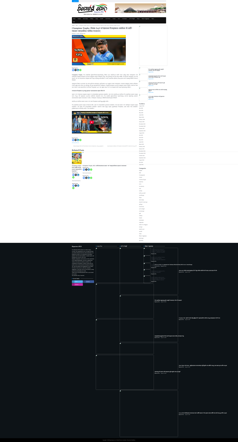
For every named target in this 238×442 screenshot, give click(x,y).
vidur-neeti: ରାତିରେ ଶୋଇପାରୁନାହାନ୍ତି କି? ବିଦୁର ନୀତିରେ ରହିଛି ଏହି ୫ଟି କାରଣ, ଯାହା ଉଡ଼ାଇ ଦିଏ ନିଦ (198, 270)
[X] (75, 70)
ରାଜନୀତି (101, 18)
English (79, 18)
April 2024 (141, 164)
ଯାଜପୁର (140, 227)
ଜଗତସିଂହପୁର (141, 195)
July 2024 (141, 162)
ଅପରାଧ (114, 18)
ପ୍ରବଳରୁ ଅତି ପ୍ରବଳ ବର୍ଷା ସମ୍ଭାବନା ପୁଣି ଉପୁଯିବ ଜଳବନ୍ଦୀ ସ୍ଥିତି (156, 83)
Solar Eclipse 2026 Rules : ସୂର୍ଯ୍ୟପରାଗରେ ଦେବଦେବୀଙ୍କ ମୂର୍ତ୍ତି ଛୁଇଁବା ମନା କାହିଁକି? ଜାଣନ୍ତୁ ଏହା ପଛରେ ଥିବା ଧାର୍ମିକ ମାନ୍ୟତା (203, 365)
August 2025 (141, 133)
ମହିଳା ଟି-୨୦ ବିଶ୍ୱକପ (143, 224)
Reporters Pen (82, 33)
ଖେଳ (119, 18)
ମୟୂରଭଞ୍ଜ (141, 222)
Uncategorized (142, 175)
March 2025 (141, 144)
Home (74, 18)
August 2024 (141, 160)
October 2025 (141, 128)
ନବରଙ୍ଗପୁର (141, 211)
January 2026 (141, 121)
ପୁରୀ (140, 213)
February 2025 (142, 146)
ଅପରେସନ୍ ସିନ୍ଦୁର (142, 179)
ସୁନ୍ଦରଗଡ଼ (141, 240)
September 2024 (142, 157)
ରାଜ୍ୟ (97, 18)
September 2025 (142, 130)
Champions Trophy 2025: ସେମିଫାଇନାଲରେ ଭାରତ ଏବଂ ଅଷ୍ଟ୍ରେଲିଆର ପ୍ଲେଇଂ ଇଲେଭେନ (104, 165)
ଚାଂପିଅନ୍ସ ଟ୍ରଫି (74, 142)
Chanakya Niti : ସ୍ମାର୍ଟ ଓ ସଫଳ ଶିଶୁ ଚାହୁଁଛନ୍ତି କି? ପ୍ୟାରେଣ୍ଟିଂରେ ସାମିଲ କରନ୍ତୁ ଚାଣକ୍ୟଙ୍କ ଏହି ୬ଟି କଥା (199, 318)
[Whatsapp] (80, 70)
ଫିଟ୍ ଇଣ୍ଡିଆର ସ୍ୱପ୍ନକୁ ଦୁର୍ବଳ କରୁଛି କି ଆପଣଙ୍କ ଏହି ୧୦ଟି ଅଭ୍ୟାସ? (156, 70)
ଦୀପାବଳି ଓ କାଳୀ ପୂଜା (143, 202)
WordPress (133, 440)
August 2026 (141, 106)
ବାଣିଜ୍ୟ (91, 18)
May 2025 (141, 139)
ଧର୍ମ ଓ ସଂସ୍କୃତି (132, 18)
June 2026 (141, 110)
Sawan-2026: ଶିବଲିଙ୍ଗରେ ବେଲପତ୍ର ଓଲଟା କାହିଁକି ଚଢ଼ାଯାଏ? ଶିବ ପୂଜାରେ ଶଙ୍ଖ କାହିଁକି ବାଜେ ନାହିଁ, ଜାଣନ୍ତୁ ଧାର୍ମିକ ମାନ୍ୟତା (203, 413)
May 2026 (141, 112)
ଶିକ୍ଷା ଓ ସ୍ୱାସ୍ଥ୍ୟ (145, 18)
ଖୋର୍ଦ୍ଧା (140, 190)
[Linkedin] (78, 70)
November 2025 (142, 126)
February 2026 (142, 119)
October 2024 (141, 155)
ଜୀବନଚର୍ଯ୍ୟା (85, 18)
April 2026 (141, 115)
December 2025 (142, 124)
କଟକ (140, 184)
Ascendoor (124, 440)
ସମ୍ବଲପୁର (141, 238)
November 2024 (142, 153)
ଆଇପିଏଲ (141, 181)
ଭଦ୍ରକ (140, 217)
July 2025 (141, 135)
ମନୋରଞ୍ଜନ (124, 18)
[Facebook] (73, 70)
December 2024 (142, 151)
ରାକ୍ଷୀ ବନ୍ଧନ (141, 229)
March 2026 (141, 117)
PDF (74, 21)
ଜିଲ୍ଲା (138, 18)
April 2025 (141, 142)
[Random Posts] (162, 1)
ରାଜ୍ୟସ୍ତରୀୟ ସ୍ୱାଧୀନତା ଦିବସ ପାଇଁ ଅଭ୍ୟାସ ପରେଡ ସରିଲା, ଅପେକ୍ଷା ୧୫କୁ (157, 77)
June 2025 (141, 137)
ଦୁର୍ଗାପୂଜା (140, 204)
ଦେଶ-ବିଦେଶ (107, 18)
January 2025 (141, 148)
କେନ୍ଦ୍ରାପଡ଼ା (141, 186)
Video (152, 18)
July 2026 (141, 108)
